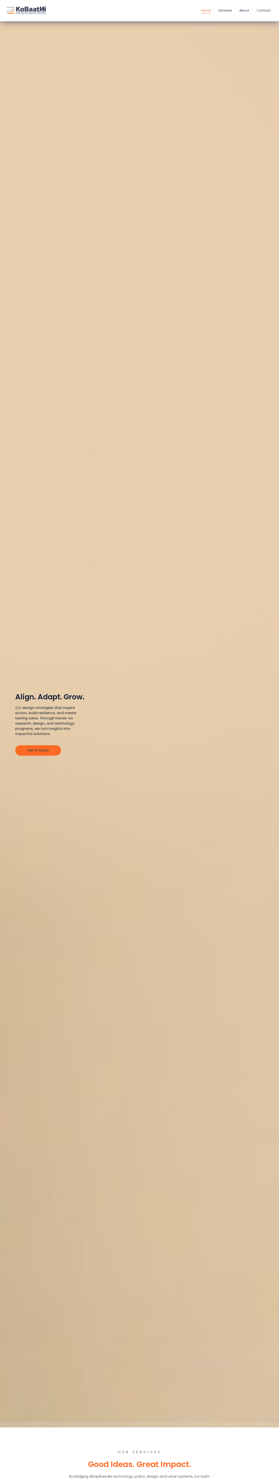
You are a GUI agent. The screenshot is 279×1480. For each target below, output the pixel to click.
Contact (264, 10)
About (244, 10)
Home (206, 10)
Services (225, 10)
